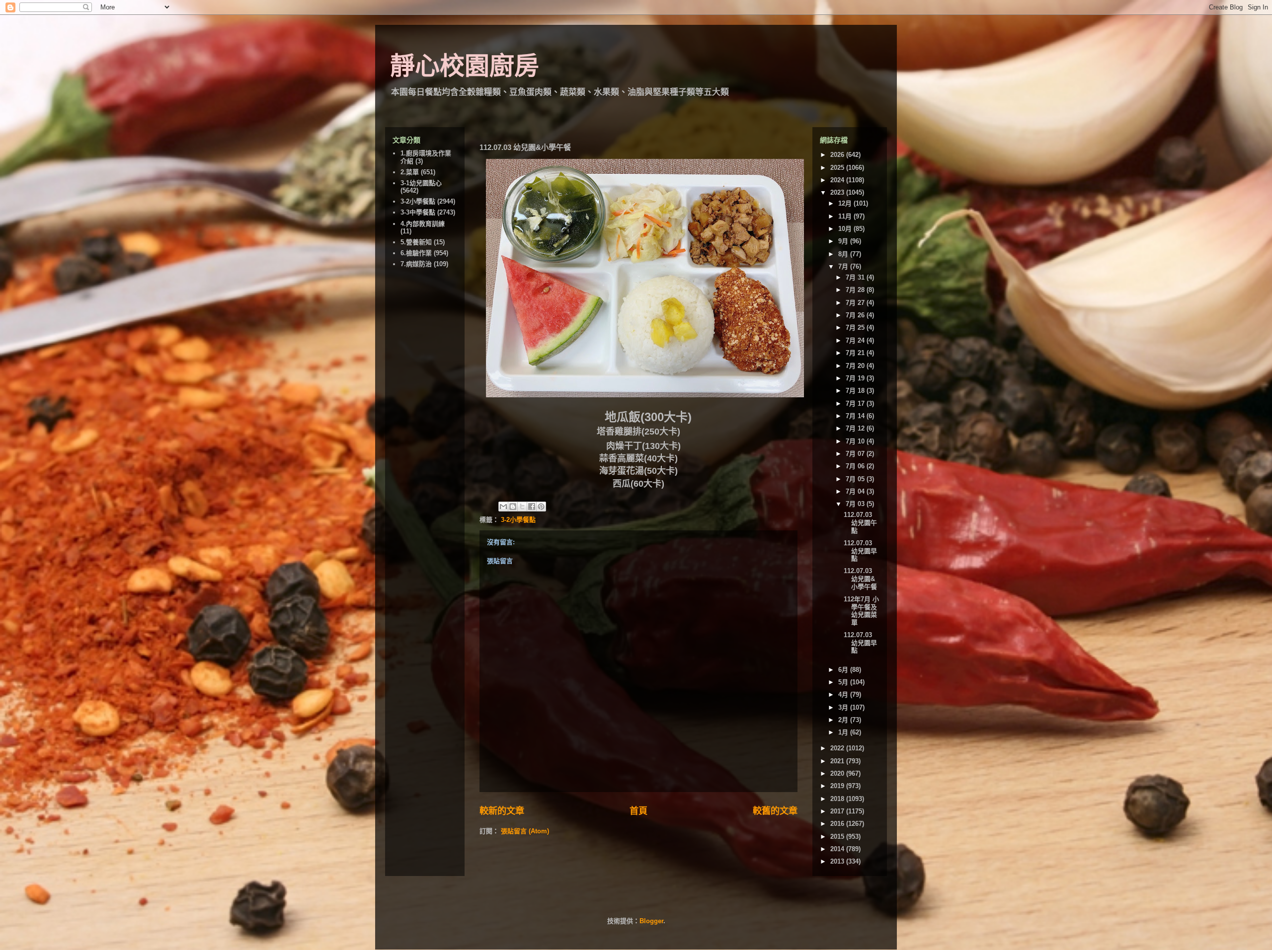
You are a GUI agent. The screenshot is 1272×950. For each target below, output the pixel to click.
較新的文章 (501, 811)
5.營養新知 (416, 242)
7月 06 (856, 466)
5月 (844, 682)
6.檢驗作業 (416, 253)
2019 (838, 786)
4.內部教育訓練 (422, 223)
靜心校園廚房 (464, 66)
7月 (844, 266)
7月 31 (856, 277)
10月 (846, 228)
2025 (838, 167)
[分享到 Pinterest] (541, 507)
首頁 (638, 811)
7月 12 (856, 428)
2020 (838, 773)
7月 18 (856, 390)
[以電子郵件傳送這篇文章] (503, 507)
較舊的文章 (775, 811)
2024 (838, 180)
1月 (844, 732)
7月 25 (856, 327)
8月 (844, 254)
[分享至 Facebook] (532, 507)
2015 (838, 836)
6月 (844, 669)
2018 (838, 799)
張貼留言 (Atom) (525, 831)
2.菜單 (409, 172)
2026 (838, 154)
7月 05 (856, 479)
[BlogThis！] (513, 507)
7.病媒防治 (416, 264)
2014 (838, 849)
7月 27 (856, 302)
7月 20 (856, 365)
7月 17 (856, 403)
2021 (838, 761)
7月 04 (856, 491)
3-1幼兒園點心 (421, 183)
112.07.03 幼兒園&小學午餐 (860, 578)
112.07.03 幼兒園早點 (860, 550)
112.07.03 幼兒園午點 (860, 522)
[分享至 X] (522, 507)
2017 (838, 811)
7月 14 (856, 416)
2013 (838, 861)
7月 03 (856, 504)
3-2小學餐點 (518, 519)
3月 (844, 707)
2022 (838, 748)
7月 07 (856, 453)
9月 (844, 241)
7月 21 (856, 353)
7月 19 (856, 378)
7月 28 (856, 289)
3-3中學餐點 (417, 212)
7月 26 (856, 315)
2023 (838, 192)
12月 (846, 203)
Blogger (651, 921)
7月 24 (856, 340)
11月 (846, 216)
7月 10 (856, 441)
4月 (844, 694)
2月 (844, 720)
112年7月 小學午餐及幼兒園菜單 (861, 610)
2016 (838, 823)
